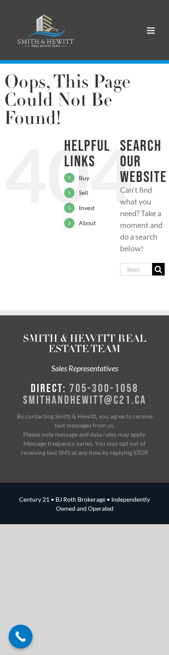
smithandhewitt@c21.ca (84, 399)
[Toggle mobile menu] (151, 30)
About (87, 223)
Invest (87, 207)
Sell (83, 192)
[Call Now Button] (20, 637)
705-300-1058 (104, 387)
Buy (84, 178)
